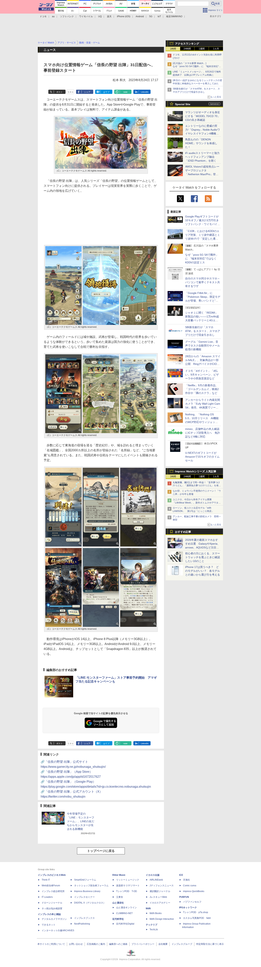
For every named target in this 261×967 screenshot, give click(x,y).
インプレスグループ (182, 944)
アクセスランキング (187, 43)
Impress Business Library (87, 891)
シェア (87, 92)
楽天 (109, 16)
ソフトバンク (67, 16)
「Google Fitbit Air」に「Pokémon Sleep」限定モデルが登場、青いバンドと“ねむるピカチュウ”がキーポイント (202, 300)
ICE (181, 875)
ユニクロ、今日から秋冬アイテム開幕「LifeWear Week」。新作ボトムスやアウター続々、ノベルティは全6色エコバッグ (197, 502)
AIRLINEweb (156, 879)
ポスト (59, 92)
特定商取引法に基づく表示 (210, 944)
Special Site (182, 104)
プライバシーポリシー (142, 944)
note (125, 92)
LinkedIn (144, 92)
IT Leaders (47, 897)
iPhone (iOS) (123, 16)
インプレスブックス (84, 918)
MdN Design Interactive (162, 919)
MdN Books (156, 913)
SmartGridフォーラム (85, 879)
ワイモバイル (86, 16)
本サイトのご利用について (51, 944)
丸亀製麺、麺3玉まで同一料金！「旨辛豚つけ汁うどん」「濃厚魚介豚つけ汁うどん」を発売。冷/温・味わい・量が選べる (196, 485)
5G (150, 16)
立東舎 (119, 897)
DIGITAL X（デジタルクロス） (89, 902)
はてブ (106, 92)
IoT (159, 16)
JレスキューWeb (158, 897)
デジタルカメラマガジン (54, 919)
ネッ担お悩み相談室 (52, 908)
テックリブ (151, 924)
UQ (100, 16)
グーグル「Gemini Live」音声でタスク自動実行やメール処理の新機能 (202, 345)
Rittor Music (119, 875)
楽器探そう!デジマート (128, 885)
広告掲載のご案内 (96, 944)
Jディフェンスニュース (162, 885)
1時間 (173, 48)
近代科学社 (118, 919)
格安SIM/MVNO (174, 16)
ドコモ (43, 16)
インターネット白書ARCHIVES (58, 930)
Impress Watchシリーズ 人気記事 (195, 471)
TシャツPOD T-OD (126, 891)
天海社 (186, 879)
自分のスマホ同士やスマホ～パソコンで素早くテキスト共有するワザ (202, 282)
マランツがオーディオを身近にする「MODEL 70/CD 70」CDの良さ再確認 (202, 116)
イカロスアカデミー (160, 902)
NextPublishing (82, 923)
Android (140, 16)
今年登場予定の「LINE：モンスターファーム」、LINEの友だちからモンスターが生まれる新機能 (80, 821)
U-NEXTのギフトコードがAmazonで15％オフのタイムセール (202, 456)
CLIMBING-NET (124, 913)
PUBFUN (184, 897)
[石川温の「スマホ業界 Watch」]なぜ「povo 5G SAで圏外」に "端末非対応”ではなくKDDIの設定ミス (197, 66)
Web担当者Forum (51, 885)
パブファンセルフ (192, 901)
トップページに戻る (101, 850)
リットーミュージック (127, 879)
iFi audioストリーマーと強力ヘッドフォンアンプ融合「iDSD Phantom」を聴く (202, 156)
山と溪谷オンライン (126, 907)
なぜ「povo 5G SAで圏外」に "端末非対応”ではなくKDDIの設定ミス (201, 258)
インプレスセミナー (84, 897)
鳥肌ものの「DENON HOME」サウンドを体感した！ (201, 143)
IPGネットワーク (188, 907)
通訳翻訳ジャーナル (160, 891)
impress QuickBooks (193, 891)
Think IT (46, 879)
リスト (70, 92)
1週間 (202, 48)
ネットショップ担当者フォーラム (91, 885)
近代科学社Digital (125, 923)
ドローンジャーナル (52, 902)
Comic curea (189, 885)
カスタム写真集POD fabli (197, 918)
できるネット (48, 924)
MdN (148, 908)
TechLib (154, 929)
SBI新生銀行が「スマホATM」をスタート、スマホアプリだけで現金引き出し (202, 331)
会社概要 (163, 944)
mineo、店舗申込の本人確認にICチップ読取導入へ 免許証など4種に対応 (202, 432)
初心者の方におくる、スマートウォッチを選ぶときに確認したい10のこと (202, 557)
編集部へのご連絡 (118, 944)
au (53, 16)
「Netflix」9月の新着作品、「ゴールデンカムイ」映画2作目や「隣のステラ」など (202, 389)
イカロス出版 (153, 875)
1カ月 (216, 48)
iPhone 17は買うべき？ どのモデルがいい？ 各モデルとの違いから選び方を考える (202, 570)
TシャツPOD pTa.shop (195, 912)
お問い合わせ (76, 944)
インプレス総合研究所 (53, 891)
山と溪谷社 (118, 902)
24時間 (187, 48)
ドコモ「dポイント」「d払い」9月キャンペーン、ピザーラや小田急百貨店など (202, 374)
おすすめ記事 (183, 531)
